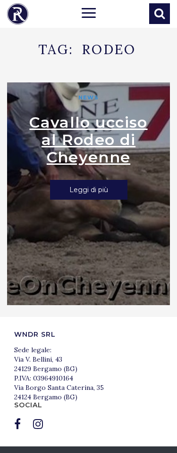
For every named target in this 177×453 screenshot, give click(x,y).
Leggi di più (88, 190)
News (88, 97)
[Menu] (89, 14)
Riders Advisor (17, 13)
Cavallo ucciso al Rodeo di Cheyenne (88, 139)
